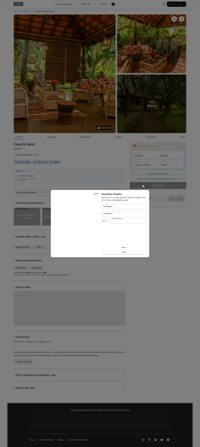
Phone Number (117, 218)
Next (124, 252)
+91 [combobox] (104, 221)
